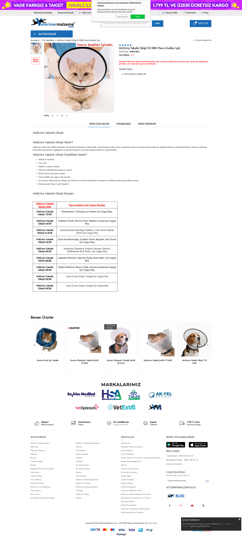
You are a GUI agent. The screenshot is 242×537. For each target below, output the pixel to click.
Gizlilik (223, 524)
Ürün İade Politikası (129, 472)
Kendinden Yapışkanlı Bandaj (42, 498)
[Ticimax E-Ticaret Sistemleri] (121, 534)
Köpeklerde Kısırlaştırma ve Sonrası (136, 498)
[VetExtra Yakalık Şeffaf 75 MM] (157, 339)
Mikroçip (34, 447)
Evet (138, 17)
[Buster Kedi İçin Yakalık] (47, 339)
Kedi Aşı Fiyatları (128, 502)
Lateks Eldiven (36, 476)
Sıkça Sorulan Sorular (130, 469)
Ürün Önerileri (147, 124)
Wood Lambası (82, 454)
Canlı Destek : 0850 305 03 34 (179, 456)
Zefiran (79, 447)
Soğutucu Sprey (82, 494)
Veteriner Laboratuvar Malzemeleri (135, 509)
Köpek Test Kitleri (83, 483)
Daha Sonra (122, 17)
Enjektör (79, 461)
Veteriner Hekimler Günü (131, 491)
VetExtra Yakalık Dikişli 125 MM (194, 361)
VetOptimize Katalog (43, 13)
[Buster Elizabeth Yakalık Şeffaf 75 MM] (84, 339)
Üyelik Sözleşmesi (128, 487)
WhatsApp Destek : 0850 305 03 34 (182, 460)
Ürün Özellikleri (99, 124)
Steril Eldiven (36, 480)
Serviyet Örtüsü (82, 465)
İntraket (79, 458)
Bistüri (33, 465)
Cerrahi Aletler (37, 461)
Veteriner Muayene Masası (87, 487)
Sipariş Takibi (171, 13)
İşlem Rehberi (126, 450)
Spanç (78, 472)
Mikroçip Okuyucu (38, 450)
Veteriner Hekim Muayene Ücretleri (136, 494)
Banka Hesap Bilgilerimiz (131, 461)
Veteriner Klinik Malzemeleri (87, 443)
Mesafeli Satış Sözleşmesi (132, 447)
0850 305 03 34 (89, 13)
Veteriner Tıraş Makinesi (41, 487)
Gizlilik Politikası (127, 480)
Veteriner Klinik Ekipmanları (87, 480)
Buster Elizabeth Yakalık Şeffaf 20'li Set (121, 361)
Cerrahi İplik (81, 476)
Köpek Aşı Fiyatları (128, 505)
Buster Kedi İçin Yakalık (47, 360)
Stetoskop (35, 472)
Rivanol (34, 458)
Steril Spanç (36, 491)
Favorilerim (191, 13)
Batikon (34, 454)
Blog (206, 13)
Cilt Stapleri (81, 450)
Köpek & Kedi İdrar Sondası (42, 469)
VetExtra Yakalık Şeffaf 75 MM (158, 360)
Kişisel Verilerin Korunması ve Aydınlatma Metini (141, 458)
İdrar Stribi (35, 494)
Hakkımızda (125, 443)
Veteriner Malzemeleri (40, 443)
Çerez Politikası (127, 454)
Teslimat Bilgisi (127, 483)
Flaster (79, 498)
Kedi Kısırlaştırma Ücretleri (132, 512)
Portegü (79, 491)
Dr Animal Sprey (83, 469)
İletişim (124, 465)
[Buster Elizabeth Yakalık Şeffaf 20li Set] (121, 339)
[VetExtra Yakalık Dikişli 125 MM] (194, 339)
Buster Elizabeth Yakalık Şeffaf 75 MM (84, 361)
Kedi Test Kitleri (37, 483)
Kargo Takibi (126, 476)
